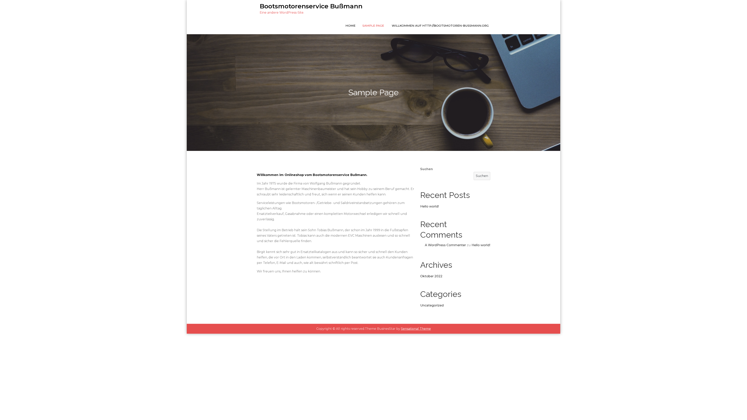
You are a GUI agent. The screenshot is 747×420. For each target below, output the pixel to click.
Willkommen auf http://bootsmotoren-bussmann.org (440, 25)
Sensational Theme (416, 329)
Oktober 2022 (431, 276)
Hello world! (429, 206)
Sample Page (373, 25)
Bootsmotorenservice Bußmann (311, 6)
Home (350, 25)
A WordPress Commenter (445, 245)
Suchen (426, 169)
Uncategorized (432, 305)
